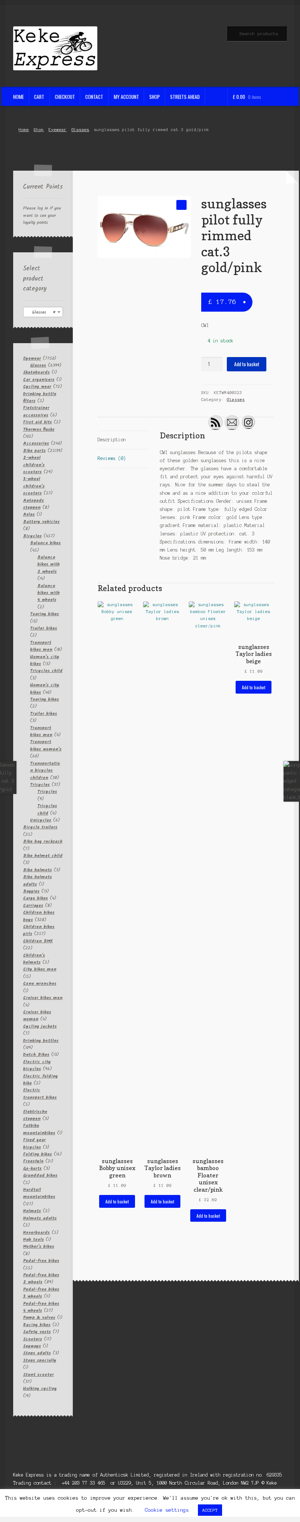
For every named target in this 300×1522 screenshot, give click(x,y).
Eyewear (58, 129)
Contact (94, 96)
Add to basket (246, 364)
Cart (39, 96)
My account (126, 96)
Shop (154, 96)
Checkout (65, 96)
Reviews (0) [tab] (112, 458)
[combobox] (43, 312)
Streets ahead (185, 96)
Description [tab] (112, 439)
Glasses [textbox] (40, 312)
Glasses (80, 129)
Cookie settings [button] (167, 1510)
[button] (181, 205)
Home (18, 96)
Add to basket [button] (117, 1201)
